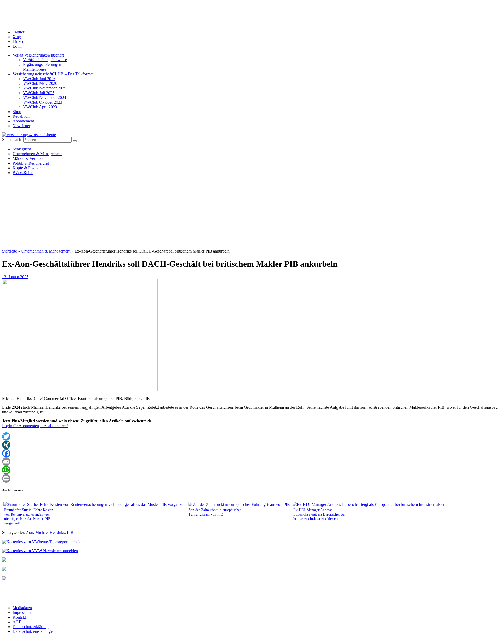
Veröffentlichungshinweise (45, 60)
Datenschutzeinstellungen (34, 631)
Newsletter (21, 126)
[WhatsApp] (251, 470)
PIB (70, 532)
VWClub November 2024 (44, 97)
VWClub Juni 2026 (39, 78)
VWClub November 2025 (44, 88)
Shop (17, 111)
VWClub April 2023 (40, 107)
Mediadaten (22, 608)
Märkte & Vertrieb (28, 158)
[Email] (251, 461)
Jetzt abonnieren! (54, 425)
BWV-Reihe (23, 172)
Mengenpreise (34, 69)
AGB (17, 622)
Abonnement (23, 121)
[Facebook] (251, 453)
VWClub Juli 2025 (38, 93)
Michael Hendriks (50, 532)
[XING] (251, 445)
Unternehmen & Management (37, 154)
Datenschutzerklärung (31, 626)
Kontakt (19, 617)
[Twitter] (251, 436)
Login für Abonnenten (20, 425)
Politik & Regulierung (31, 163)
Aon (29, 532)
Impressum (22, 612)
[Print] (251, 478)
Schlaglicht (22, 149)
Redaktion (21, 116)
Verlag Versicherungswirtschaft (38, 55)
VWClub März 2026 (40, 83)
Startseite (9, 251)
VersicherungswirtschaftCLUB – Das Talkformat (53, 74)
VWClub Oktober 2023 (42, 102)
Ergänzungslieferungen (42, 64)
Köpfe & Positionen (29, 168)
